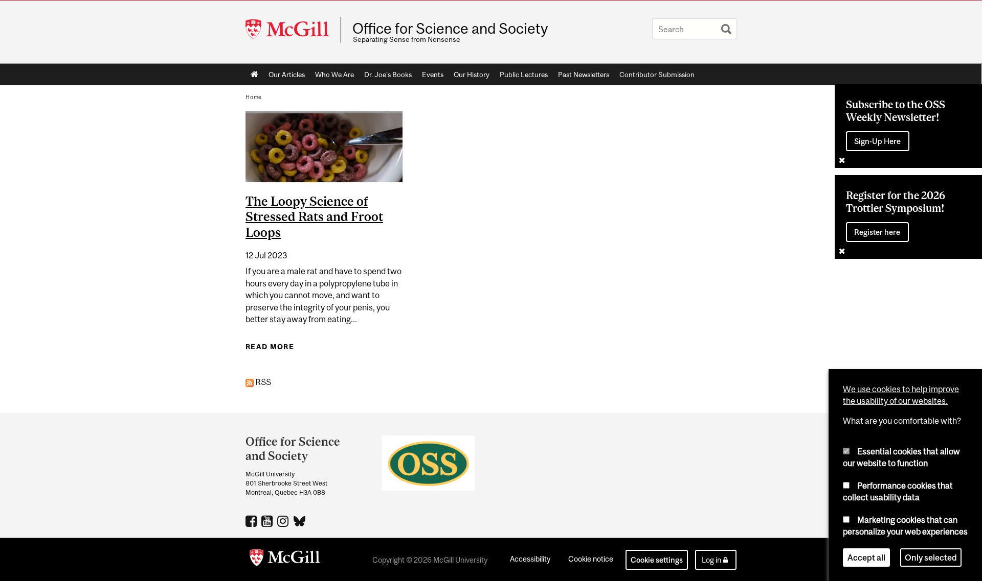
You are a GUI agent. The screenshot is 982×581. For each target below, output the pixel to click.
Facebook (252, 521)
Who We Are (334, 74)
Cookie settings (657, 559)
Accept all (866, 557)
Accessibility (530, 558)
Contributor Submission (657, 74)
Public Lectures (524, 74)
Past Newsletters (583, 74)
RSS (262, 381)
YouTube (268, 521)
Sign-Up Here (877, 141)
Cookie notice (590, 558)
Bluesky (300, 520)
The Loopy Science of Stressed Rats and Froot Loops (314, 217)
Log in (711, 559)
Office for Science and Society (450, 28)
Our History (471, 74)
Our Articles (287, 74)
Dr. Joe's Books (388, 74)
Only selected (931, 557)
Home (254, 74)
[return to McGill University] (285, 559)
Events (432, 74)
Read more (270, 347)
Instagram (284, 521)
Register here (877, 232)
